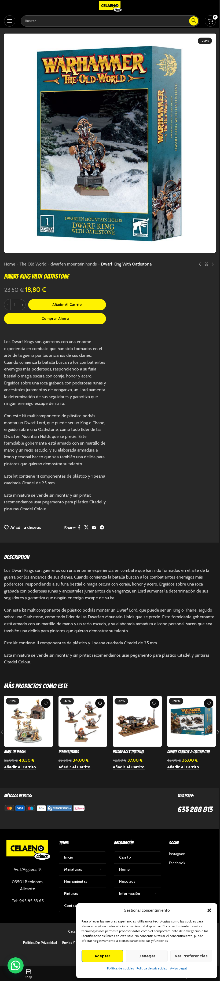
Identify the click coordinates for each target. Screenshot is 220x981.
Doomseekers (68, 752)
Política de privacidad (152, 968)
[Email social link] (94, 528)
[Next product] (213, 264)
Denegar (146, 955)
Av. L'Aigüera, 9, (27, 869)
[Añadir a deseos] (45, 703)
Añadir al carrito (67, 304)
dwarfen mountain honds (73, 264)
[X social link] (86, 528)
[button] (209, 910)
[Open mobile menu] (9, 21)
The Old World (32, 264)
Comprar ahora (55, 318)
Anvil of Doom (14, 752)
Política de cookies (120, 968)
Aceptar (102, 955)
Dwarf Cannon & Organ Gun (188, 752)
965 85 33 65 (31, 900)
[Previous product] (200, 264)
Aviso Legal (178, 968)
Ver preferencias (191, 955)
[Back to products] (206, 264)
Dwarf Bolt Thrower (128, 752)
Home (9, 264)
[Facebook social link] (79, 528)
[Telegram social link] (102, 528)
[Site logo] (110, 6)
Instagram (177, 853)
